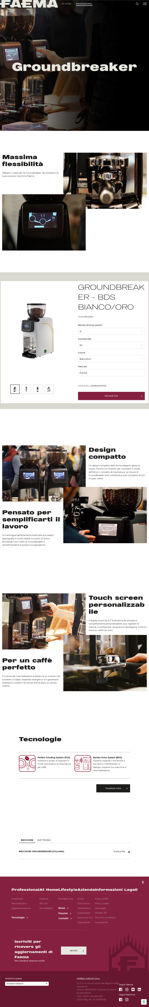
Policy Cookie (102, 903)
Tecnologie (18, 917)
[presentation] (74, 503)
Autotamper (85, 338)
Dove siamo (83, 903)
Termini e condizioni (105, 917)
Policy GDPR (101, 899)
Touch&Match (46, 908)
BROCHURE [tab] (27, 840)
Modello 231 (101, 913)
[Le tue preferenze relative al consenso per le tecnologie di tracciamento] (144, 1002)
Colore (81, 352)
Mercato (82, 366)
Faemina (43, 899)
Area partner (83, 922)
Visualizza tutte (113, 788)
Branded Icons (65, 899)
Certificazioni (84, 908)
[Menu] (145, 4)
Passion (63, 913)
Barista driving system (90, 325)
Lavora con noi (84, 917)
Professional (84, 3)
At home (66, 3)
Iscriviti (73, 950)
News (62, 908)
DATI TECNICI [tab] (44, 840)
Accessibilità (101, 922)
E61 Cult (43, 903)
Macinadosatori (19, 903)
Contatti (63, 918)
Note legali (100, 908)
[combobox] (111, 330)
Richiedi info (111, 396)
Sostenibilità (83, 913)
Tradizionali (17, 899)
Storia (80, 899)
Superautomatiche (21, 908)
